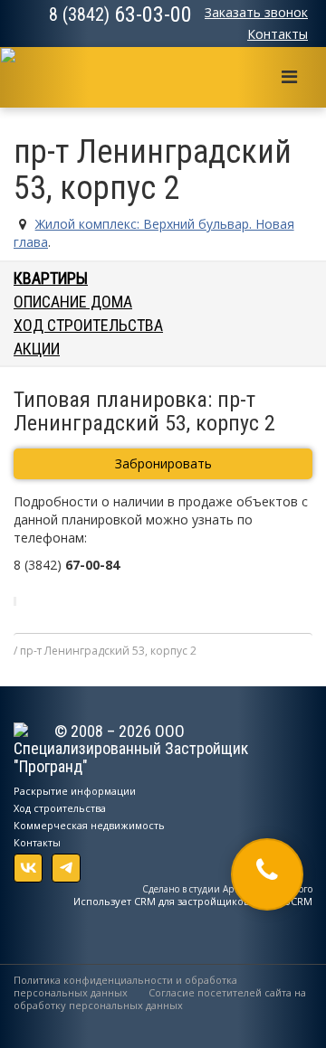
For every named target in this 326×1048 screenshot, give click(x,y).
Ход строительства (88, 325)
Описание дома (73, 301)
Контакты (277, 33)
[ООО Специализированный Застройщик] (24, 70)
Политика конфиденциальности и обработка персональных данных (125, 986)
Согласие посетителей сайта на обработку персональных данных (160, 999)
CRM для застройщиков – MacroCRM (223, 901)
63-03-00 (120, 14)
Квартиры (51, 278)
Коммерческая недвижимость (89, 825)
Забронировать (163, 463)
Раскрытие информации (75, 791)
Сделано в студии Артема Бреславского (227, 889)
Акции (37, 348)
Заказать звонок (256, 12)
